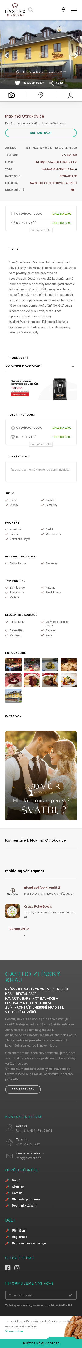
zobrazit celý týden (41, 230)
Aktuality (18, 1186)
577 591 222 (69, 154)
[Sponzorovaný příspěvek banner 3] (41, 775)
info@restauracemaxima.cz (56, 162)
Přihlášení (19, 1230)
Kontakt (17, 1193)
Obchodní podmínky (26, 1199)
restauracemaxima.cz (58, 169)
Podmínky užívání (24, 1205)
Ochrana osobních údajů (29, 1243)
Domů (8, 123)
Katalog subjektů (27, 123)
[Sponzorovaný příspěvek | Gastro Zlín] (41, 388)
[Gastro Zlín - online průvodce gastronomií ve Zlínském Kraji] (15, 10)
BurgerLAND (19, 929)
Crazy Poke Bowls (38, 906)
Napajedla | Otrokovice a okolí (53, 183)
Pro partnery (23, 1089)
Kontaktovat (41, 132)
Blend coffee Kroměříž (42, 888)
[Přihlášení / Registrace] (63, 9)
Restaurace (68, 176)
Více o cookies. (14, 1331)
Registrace (19, 1237)
